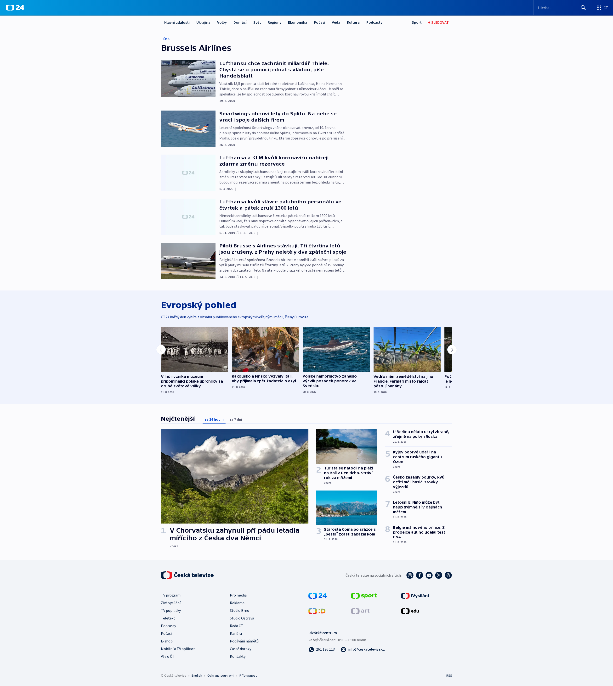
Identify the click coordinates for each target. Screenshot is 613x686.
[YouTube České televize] (429, 575)
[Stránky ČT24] (317, 595)
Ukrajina (203, 22)
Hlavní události (177, 22)
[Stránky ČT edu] (410, 610)
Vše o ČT (168, 656)
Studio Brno (239, 610)
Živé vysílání (171, 602)
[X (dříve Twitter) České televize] (439, 575)
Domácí (240, 22)
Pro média (238, 595)
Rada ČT (236, 625)
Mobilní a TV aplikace (178, 648)
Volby (222, 22)
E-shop (167, 641)
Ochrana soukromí (220, 675)
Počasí (319, 22)
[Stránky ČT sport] (364, 595)
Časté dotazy (240, 648)
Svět (257, 22)
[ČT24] (15, 8)
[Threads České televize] (448, 575)
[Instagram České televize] (410, 575)
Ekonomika (297, 22)
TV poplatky (171, 610)
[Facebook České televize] (419, 575)
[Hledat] (583, 7)
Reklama (237, 602)
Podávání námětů (244, 641)
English (197, 675)
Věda (336, 22)
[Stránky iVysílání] (415, 595)
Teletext (168, 618)
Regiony (274, 22)
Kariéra (236, 633)
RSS (449, 675)
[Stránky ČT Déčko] (316, 610)
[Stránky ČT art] (360, 610)
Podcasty (374, 22)
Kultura (353, 22)
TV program (171, 595)
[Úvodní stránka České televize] (188, 575)
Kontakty (237, 656)
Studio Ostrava (242, 618)
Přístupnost (248, 675)
